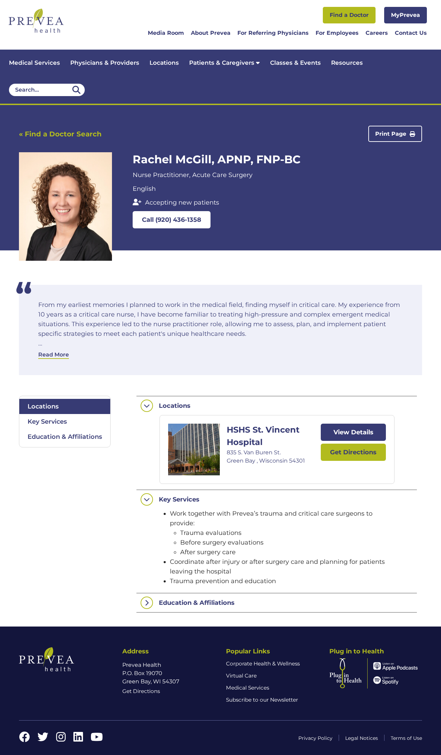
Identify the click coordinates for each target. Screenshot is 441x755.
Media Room (166, 33)
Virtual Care (241, 675)
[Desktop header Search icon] (76, 90)
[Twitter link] (43, 739)
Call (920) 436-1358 (171, 220)
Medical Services (34, 62)
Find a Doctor (349, 15)
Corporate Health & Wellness (263, 663)
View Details (353, 432)
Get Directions (353, 452)
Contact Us (411, 33)
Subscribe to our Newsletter (262, 699)
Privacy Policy (315, 738)
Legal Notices (361, 738)
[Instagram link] (61, 739)
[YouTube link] (97, 739)
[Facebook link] (24, 739)
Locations (164, 62)
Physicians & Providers (104, 62)
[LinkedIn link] (78, 739)
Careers (377, 33)
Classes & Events (295, 62)
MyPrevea (405, 15)
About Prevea (210, 33)
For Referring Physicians (273, 33)
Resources (347, 62)
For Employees (337, 33)
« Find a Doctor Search (60, 134)
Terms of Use (406, 738)
